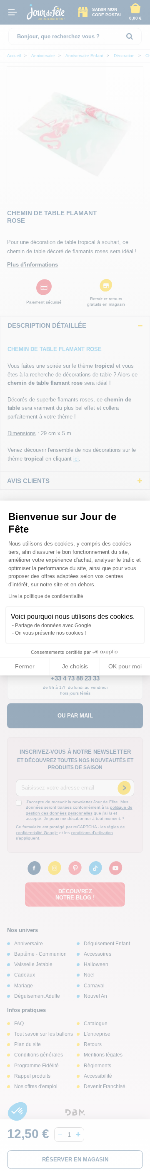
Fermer (25, 666)
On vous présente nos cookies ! (50, 633)
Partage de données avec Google (53, 625)
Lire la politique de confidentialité (45, 596)
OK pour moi (125, 666)
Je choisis (75, 666)
